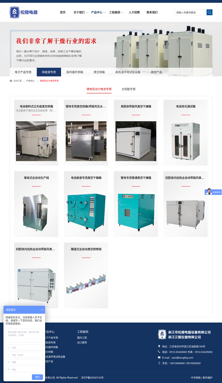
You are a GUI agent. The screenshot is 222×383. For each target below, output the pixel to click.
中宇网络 (196, 377)
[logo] (24, 17)
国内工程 (82, 337)
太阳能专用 (128, 89)
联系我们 (152, 12)
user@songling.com (182, 357)
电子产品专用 (23, 72)
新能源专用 (49, 72)
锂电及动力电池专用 (99, 89)
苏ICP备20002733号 (92, 377)
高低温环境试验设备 (127, 72)
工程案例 (114, 12)
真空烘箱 (99, 72)
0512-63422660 (178, 352)
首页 (63, 12)
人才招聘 (134, 12)
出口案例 (82, 342)
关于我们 (79, 12)
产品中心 (96, 12)
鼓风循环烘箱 (74, 72)
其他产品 (156, 72)
